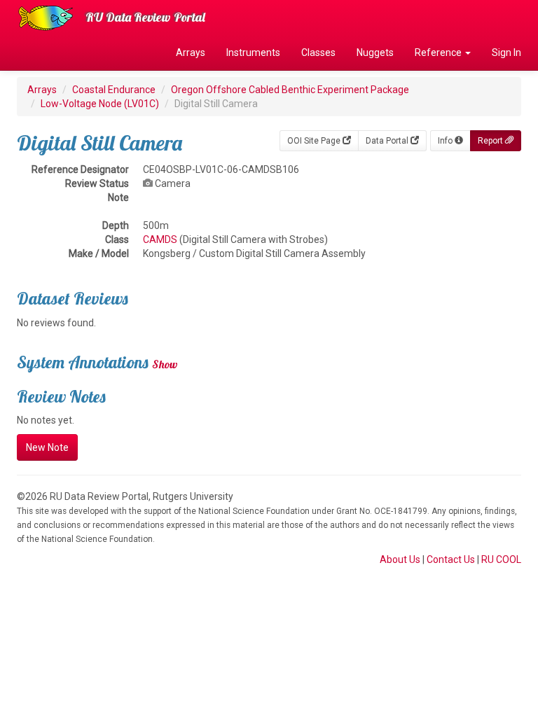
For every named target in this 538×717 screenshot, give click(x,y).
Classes (318, 52)
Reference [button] (439, 52)
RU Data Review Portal (145, 17)
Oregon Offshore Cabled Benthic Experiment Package (290, 89)
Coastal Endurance (114, 89)
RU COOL (501, 559)
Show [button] (165, 364)
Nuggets (375, 52)
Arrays (190, 52)
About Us (400, 559)
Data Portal (388, 141)
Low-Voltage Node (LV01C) (100, 103)
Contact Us (451, 559)
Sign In (506, 52)
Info (446, 141)
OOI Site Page (315, 141)
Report (491, 141)
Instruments (253, 52)
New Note (47, 447)
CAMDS (160, 239)
